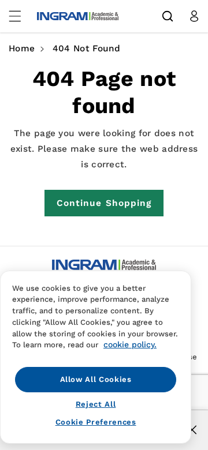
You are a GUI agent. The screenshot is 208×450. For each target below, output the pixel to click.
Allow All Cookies (96, 379)
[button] (167, 16)
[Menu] (21, 16)
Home (22, 48)
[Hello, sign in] (194, 16)
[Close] (192, 429)
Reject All (96, 404)
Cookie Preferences (95, 422)
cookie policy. (130, 344)
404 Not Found (87, 48)
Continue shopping (104, 203)
